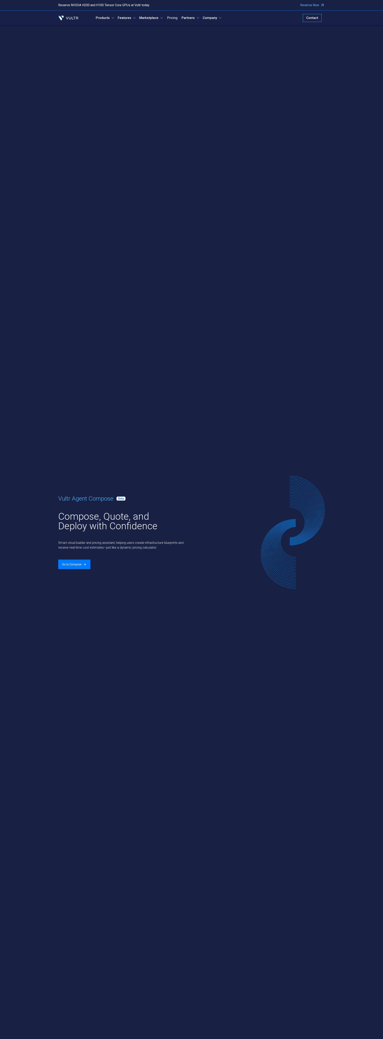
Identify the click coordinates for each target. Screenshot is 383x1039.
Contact (312, 18)
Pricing (172, 18)
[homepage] (68, 18)
